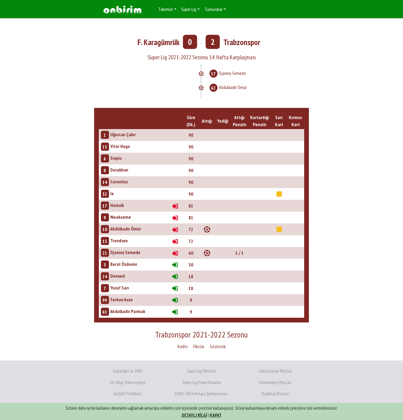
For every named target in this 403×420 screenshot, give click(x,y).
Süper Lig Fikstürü (201, 371)
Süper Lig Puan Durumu (201, 382)
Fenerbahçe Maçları (275, 382)
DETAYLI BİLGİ (194, 415)
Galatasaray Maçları (275, 371)
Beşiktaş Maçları (275, 393)
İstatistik (218, 346)
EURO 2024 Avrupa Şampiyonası (201, 393)
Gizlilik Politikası (128, 393)
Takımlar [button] (165, 9)
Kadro (183, 346)
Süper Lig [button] (188, 9)
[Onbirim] (122, 9)
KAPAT (216, 415)
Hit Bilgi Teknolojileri (127, 382)
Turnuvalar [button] (213, 9)
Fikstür (198, 346)
